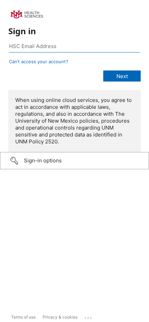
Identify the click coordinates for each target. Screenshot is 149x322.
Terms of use (23, 317)
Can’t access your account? (38, 61)
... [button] (89, 316)
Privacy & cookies (60, 317)
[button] (74, 160)
